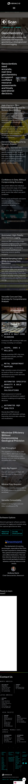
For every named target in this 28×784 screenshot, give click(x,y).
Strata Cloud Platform (17, 757)
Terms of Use (5, 779)
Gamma (3, 762)
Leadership (25, 755)
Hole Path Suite (3, 758)
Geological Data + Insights (11, 753)
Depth (3, 763)
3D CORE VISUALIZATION (17, 532)
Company (24, 752)
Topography (11, 761)
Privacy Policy (13, 779)
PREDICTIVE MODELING (5, 532)
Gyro (3, 761)
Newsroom (24, 756)
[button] (24, 779)
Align (3, 764)
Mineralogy (11, 758)
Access (17, 759)
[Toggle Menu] (14, 8)
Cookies (21, 779)
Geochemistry (12, 757)
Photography (11, 759)
